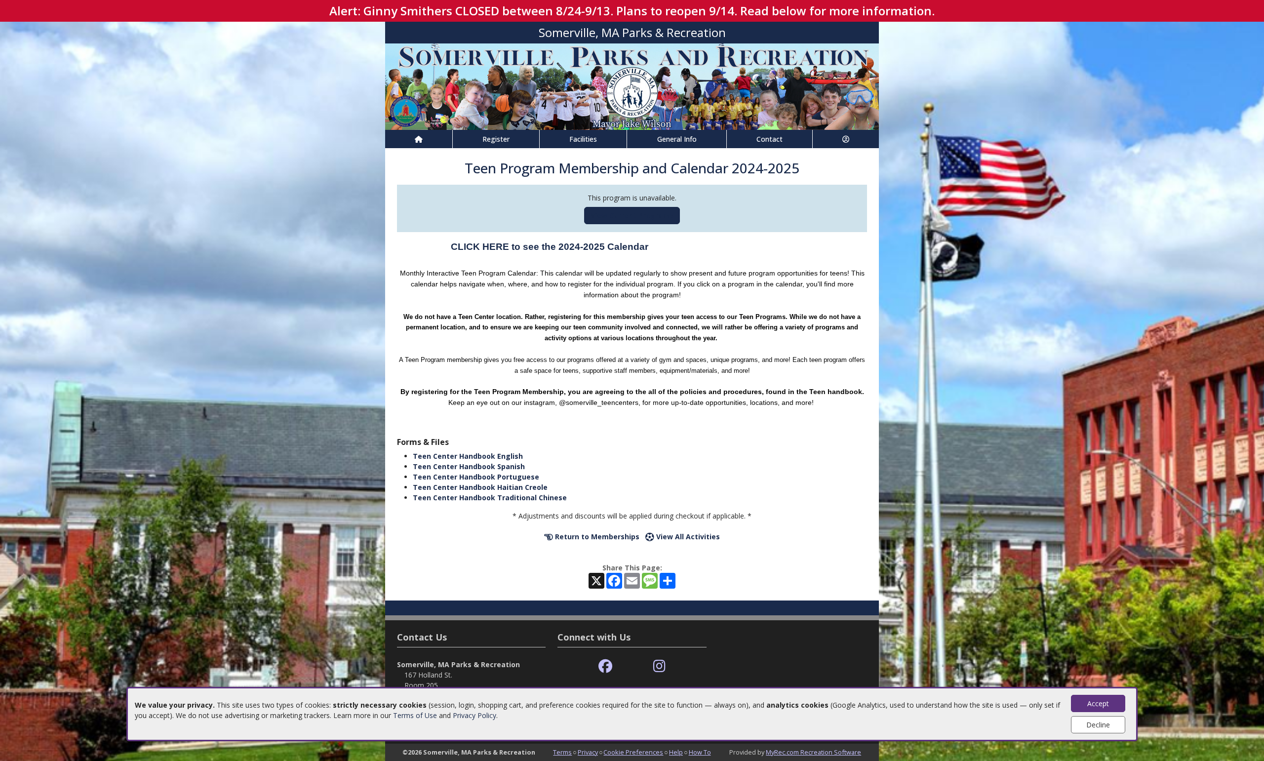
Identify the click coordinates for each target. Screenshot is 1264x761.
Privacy (588, 752)
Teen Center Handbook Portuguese (476, 476)
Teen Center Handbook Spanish (469, 466)
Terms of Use (415, 715)
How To (700, 752)
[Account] (846, 139)
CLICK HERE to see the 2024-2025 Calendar (549, 246)
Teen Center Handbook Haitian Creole (480, 487)
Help (676, 752)
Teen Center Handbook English (468, 456)
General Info (677, 139)
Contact (769, 139)
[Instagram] (659, 666)
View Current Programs (632, 215)
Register (496, 139)
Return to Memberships (596, 536)
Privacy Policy (474, 715)
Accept (1098, 703)
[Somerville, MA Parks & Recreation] (632, 85)
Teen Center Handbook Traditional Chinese (490, 497)
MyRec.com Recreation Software (813, 752)
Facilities (583, 139)
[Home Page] (418, 139)
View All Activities (687, 536)
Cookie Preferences (633, 752)
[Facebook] (605, 666)
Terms (562, 752)
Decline (1098, 724)
